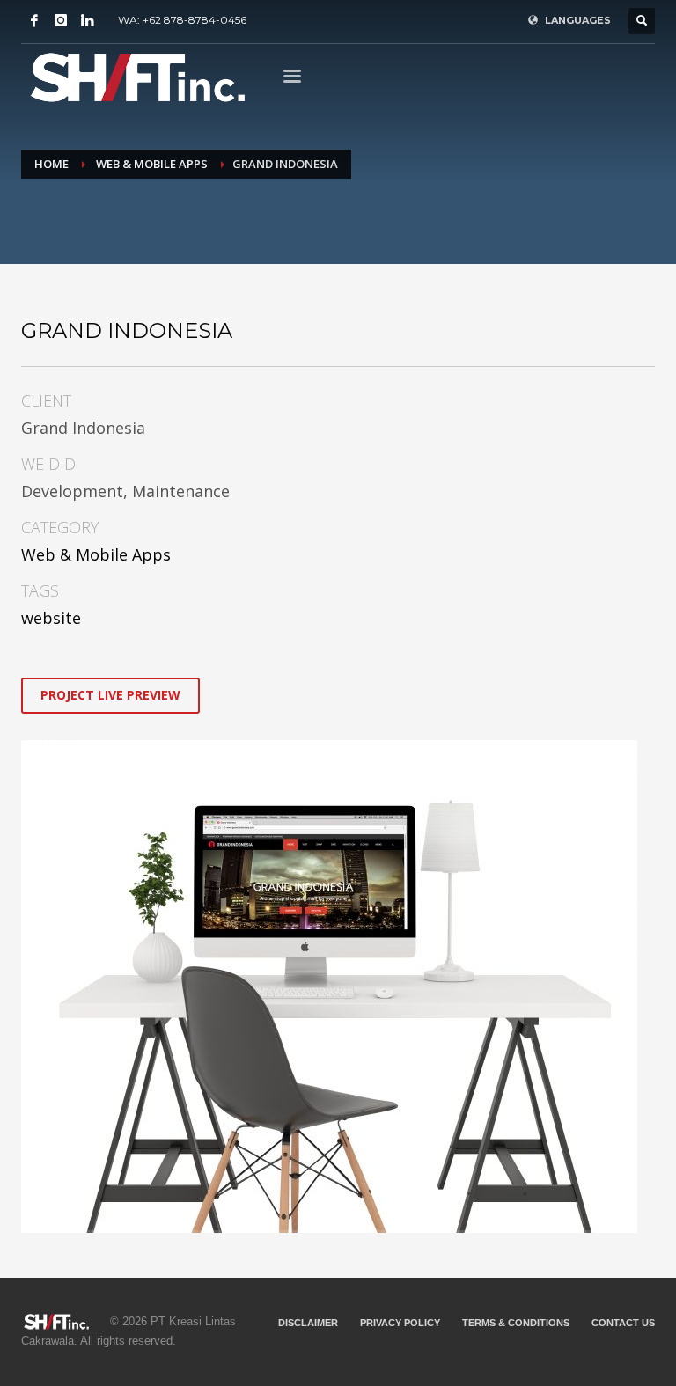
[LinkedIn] (87, 20)
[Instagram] (61, 20)
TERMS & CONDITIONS (515, 1322)
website (51, 617)
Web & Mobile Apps (96, 554)
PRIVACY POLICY (400, 1322)
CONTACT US (623, 1322)
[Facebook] (34, 20)
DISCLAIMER (308, 1322)
